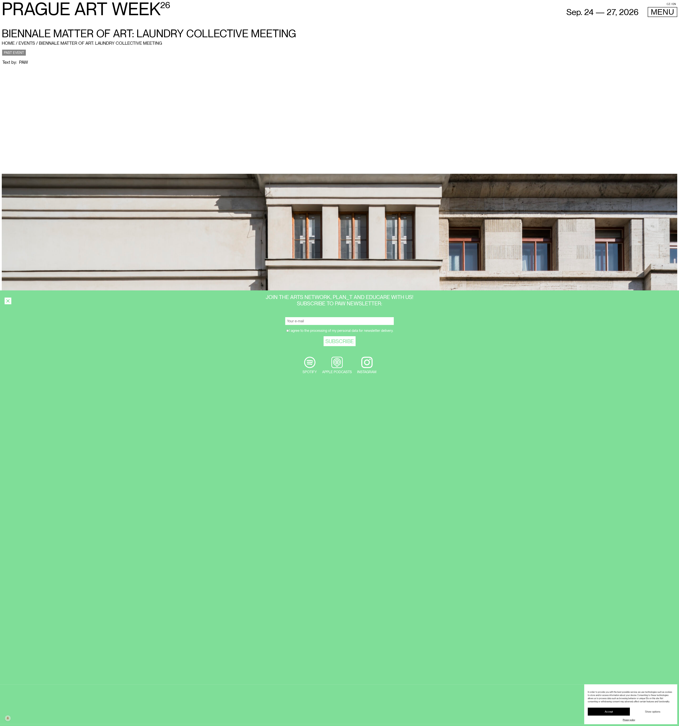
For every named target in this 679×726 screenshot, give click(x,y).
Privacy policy (629, 720)
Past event (14, 53)
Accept (609, 711)
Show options (652, 711)
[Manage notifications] (8, 718)
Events (27, 43)
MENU (662, 11)
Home (8, 43)
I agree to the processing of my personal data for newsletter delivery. (341, 330)
